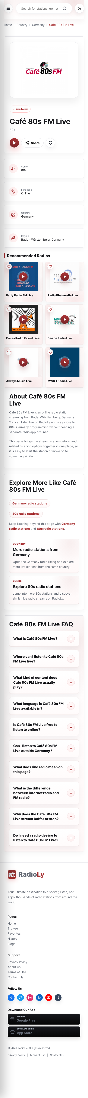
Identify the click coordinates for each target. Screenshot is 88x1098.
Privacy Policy (17, 962)
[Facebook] (11, 997)
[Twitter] (20, 997)
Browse (13, 928)
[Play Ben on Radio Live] (64, 319)
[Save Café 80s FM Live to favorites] (50, 143)
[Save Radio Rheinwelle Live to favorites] (50, 267)
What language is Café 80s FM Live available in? (38, 705)
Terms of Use (17, 972)
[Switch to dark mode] (79, 8)
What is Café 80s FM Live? (35, 638)
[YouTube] (48, 997)
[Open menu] (8, 8)
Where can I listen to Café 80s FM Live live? (38, 658)
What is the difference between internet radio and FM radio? (36, 793)
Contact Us (15, 977)
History (13, 938)
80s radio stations (26, 513)
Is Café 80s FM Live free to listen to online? (35, 726)
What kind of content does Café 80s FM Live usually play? (35, 682)
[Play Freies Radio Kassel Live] (23, 319)
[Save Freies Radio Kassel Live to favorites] (9, 309)
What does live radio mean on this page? (38, 769)
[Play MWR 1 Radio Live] (64, 362)
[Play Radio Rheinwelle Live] (64, 276)
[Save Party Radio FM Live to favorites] (9, 267)
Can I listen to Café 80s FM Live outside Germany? (35, 748)
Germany (38, 25)
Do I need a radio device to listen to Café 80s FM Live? (35, 837)
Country (22, 25)
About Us (14, 967)
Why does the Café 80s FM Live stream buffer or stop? (36, 816)
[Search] (64, 8)
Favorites (14, 933)
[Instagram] (29, 997)
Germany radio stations (29, 503)
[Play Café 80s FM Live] (14, 143)
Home (8, 25)
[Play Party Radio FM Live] (23, 276)
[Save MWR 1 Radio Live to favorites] (50, 352)
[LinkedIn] (39, 997)
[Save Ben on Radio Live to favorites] (50, 309)
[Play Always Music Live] (23, 362)
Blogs (11, 944)
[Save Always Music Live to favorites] (9, 352)
